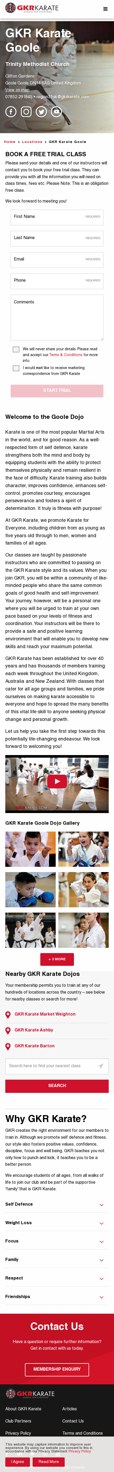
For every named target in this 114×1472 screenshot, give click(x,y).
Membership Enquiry (57, 1370)
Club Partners (18, 1422)
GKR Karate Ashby (34, 1031)
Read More (48, 1462)
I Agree (17, 1462)
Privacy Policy (18, 1434)
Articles (69, 1409)
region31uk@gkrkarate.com (62, 97)
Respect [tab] (14, 1279)
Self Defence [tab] (19, 1205)
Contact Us (73, 1422)
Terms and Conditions (82, 1434)
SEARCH (57, 1086)
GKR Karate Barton (35, 1046)
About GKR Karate (23, 1409)
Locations (32, 142)
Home (10, 142)
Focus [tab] (12, 1242)
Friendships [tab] (17, 1297)
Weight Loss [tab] (18, 1223)
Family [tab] (12, 1260)
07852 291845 (18, 97)
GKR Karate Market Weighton (45, 1015)
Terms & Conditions (65, 355)
